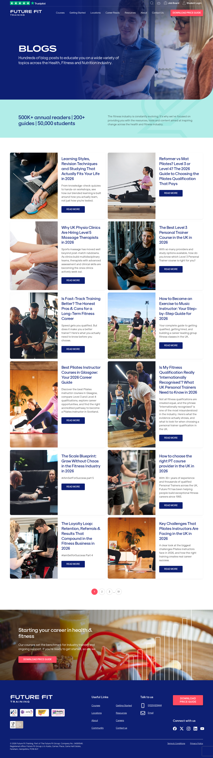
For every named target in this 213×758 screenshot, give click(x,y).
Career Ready (113, 12)
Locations (95, 12)
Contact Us (158, 12)
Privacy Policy (196, 743)
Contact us (121, 728)
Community (98, 728)
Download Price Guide (187, 12)
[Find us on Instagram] (188, 728)
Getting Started (77, 12)
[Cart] (158, 3)
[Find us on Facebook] (175, 728)
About (144, 12)
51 (119, 591)
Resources (130, 12)
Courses (60, 12)
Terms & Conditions (176, 743)
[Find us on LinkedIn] (195, 728)
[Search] (151, 3)
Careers (120, 720)
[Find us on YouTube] (202, 728)
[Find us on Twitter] (182, 728)
